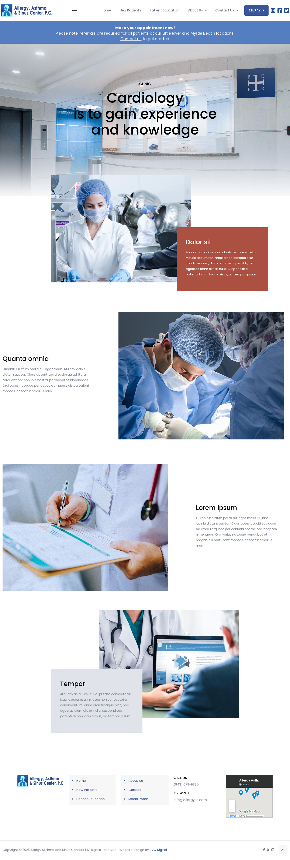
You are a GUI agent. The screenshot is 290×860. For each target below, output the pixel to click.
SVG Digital (158, 849)
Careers (134, 789)
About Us (135, 780)
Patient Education (90, 799)
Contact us (131, 38)
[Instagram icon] (272, 849)
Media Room (138, 799)
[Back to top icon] (283, 849)
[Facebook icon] (263, 849)
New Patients (86, 789)
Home (81, 780)
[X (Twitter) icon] (268, 849)
